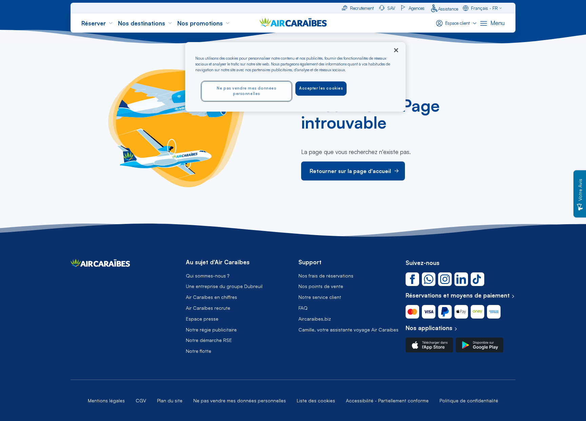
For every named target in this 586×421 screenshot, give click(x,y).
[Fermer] (396, 50)
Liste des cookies (316, 400)
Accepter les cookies (321, 88)
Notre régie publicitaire (211, 329)
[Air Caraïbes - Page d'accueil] (100, 264)
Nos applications (429, 327)
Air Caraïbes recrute (208, 308)
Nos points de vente (320, 286)
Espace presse (202, 319)
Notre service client (319, 297)
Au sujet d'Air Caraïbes (218, 262)
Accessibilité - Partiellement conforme (387, 400)
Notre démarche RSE (209, 340)
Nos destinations (141, 23)
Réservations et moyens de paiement (458, 295)
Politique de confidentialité (469, 400)
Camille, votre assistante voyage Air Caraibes (348, 329)
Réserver (93, 23)
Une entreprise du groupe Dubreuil (224, 286)
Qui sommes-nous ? (207, 276)
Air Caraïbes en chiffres (211, 297)
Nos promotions (200, 23)
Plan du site (169, 400)
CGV (141, 400)
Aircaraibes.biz (314, 319)
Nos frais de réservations (325, 276)
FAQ (303, 308)
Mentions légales (106, 400)
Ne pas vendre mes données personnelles (239, 400)
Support (309, 262)
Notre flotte (198, 351)
